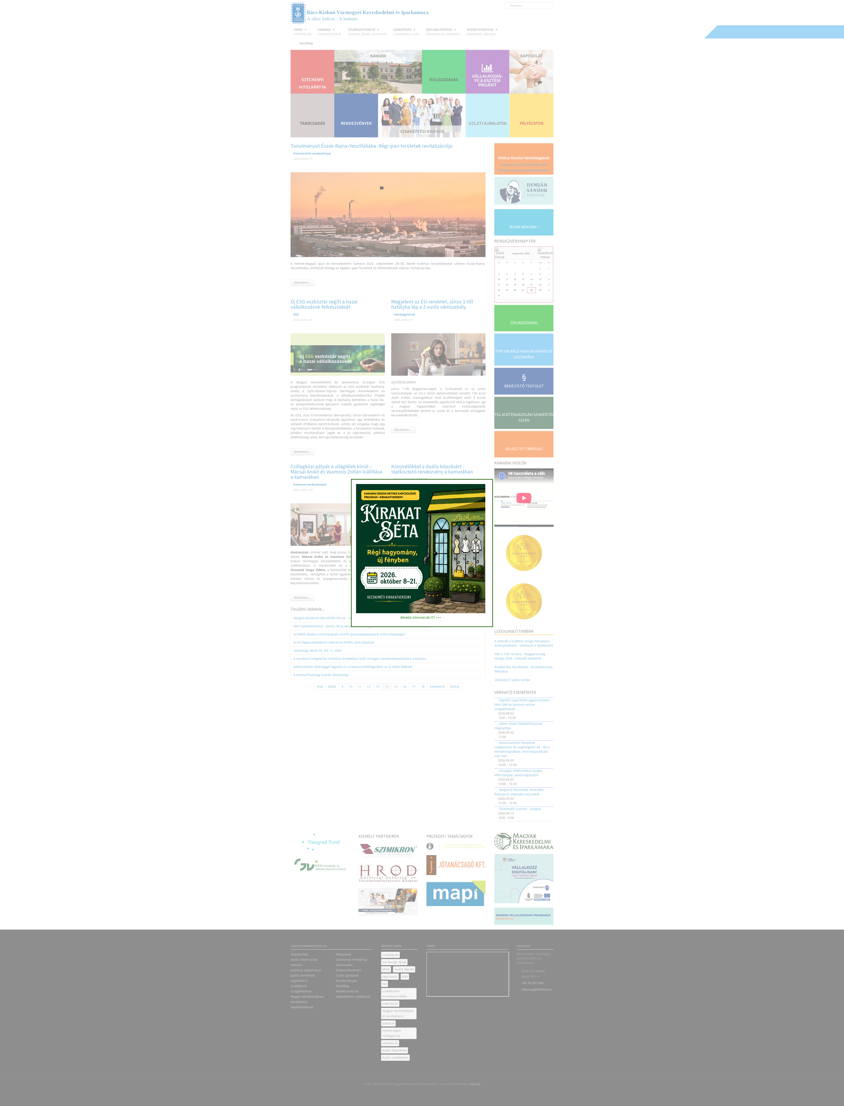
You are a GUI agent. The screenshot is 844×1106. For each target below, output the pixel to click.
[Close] (495, 477)
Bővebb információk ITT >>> (420, 617)
